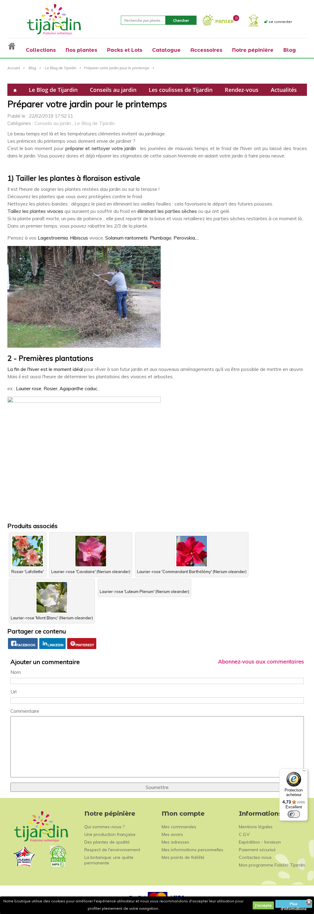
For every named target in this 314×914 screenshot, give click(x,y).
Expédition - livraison (260, 842)
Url (13, 692)
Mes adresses (175, 842)
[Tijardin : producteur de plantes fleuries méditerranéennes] (54, 19)
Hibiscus (79, 238)
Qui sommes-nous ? (104, 826)
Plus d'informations (294, 904)
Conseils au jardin (113, 89)
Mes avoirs (172, 834)
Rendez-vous (241, 89)
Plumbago (160, 238)
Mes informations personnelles (192, 849)
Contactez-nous (255, 857)
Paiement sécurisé (257, 849)
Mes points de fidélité (183, 857)
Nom (15, 672)
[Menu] (304, 772)
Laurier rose (28, 388)
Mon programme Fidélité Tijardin (272, 865)
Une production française (110, 834)
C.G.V (244, 834)
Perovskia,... (186, 238)
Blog (32, 68)
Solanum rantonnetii (126, 238)
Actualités (284, 89)
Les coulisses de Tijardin (181, 89)
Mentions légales (256, 826)
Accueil (13, 68)
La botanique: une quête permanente (108, 860)
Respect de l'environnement (112, 849)
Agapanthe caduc (78, 388)
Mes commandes (179, 826)
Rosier (50, 388)
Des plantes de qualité (107, 842)
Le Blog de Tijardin (60, 68)
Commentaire (24, 711)
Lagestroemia (53, 238)
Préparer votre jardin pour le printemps (116, 68)
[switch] (294, 814)
